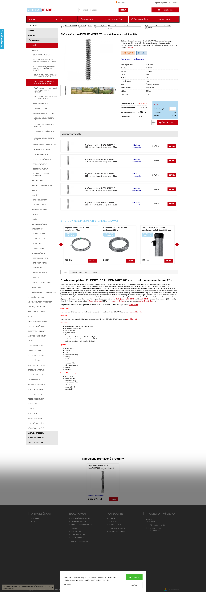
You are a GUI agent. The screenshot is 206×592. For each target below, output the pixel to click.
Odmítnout (134, 585)
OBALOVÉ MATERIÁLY (36, 423)
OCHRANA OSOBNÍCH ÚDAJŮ (81, 525)
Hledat (123, 10)
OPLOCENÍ (32, 45)
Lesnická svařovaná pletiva (45, 145)
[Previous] (61, 244)
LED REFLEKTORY (34, 379)
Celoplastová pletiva (42, 159)
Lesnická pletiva (40, 108)
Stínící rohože (39, 239)
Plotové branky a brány (42, 185)
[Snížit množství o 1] (152, 123)
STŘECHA (31, 35)
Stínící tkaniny (39, 234)
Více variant (128, 53)
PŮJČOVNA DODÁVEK (36, 438)
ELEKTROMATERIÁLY (35, 375)
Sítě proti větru (40, 263)
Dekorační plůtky (39, 287)
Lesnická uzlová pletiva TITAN (44, 139)
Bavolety (37, 277)
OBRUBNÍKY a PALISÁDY (36, 297)
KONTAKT (36, 518)
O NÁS (35, 521)
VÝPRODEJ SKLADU (35, 443)
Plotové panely (39, 180)
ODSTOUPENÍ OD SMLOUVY (81, 541)
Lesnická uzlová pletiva (43, 113)
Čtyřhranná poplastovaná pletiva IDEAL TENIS (45, 98)
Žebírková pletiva (40, 169)
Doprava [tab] (94, 272)
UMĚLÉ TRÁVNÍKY (34, 350)
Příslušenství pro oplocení (44, 292)
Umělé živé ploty (40, 248)
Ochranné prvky (39, 253)
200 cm (148, 91)
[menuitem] (39, 19)
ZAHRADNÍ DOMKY (35, 360)
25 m (148, 74)
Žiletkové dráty (40, 273)
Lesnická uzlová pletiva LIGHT (44, 119)
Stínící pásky (38, 243)
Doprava (141, 53)
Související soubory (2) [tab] (79, 272)
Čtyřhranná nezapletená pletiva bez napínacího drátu (44, 68)
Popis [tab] (65, 272)
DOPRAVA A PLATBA (78, 534)
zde (107, 580)
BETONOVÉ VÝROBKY (36, 355)
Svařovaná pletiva (40, 103)
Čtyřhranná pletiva (41, 55)
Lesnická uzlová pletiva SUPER (44, 132)
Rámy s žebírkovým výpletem (41, 175)
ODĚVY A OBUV (33, 404)
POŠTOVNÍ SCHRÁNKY (36, 399)
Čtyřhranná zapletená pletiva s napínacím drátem (44, 60)
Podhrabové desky (40, 224)
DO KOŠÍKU (169, 122)
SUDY (30, 316)
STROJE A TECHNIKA (35, 389)
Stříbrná (149, 71)
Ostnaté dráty (39, 268)
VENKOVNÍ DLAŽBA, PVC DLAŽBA (40, 302)
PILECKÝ (149, 68)
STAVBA (31, 31)
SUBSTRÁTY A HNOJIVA (36, 331)
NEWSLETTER (76, 531)
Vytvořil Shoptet (173, 589)
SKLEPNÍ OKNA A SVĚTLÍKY (37, 384)
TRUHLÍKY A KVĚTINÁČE (36, 326)
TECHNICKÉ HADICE (35, 394)
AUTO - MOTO (33, 413)
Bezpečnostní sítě (40, 258)
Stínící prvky (37, 229)
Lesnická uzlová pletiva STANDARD (44, 125)
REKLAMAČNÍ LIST (77, 538)
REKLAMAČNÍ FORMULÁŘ (80, 518)
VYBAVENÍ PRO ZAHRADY (37, 336)
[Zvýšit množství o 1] (152, 121)
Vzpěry (35, 219)
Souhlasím (135, 577)
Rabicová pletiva (40, 164)
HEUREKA (74, 528)
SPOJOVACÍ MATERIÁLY (36, 370)
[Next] (177, 244)
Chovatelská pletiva (41, 149)
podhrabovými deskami (116, 301)
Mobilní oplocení (39, 209)
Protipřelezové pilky (42, 282)
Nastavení (67, 584)
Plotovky (36, 190)
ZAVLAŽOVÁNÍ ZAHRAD (36, 312)
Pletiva (35, 50)
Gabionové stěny (40, 200)
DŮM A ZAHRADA (34, 40)
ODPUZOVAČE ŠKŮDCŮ (36, 346)
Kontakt (174, 3)
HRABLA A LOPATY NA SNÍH (37, 321)
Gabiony (35, 195)
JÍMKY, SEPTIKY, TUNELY (37, 365)
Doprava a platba (160, 3)
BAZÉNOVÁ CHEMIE (35, 418)
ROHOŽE (31, 409)
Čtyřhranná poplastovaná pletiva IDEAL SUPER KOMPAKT (45, 90)
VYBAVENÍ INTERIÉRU (36, 433)
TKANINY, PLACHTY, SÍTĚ (37, 307)
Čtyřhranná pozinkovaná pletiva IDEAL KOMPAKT (44, 82)
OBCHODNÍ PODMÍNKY (79, 521)
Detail (172, 146)
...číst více (129, 47)
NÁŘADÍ (31, 341)
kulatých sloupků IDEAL (125, 299)
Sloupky (35, 214)
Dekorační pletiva (40, 154)
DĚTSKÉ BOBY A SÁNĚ (36, 428)
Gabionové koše (39, 205)
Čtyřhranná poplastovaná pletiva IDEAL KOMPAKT (45, 76)
